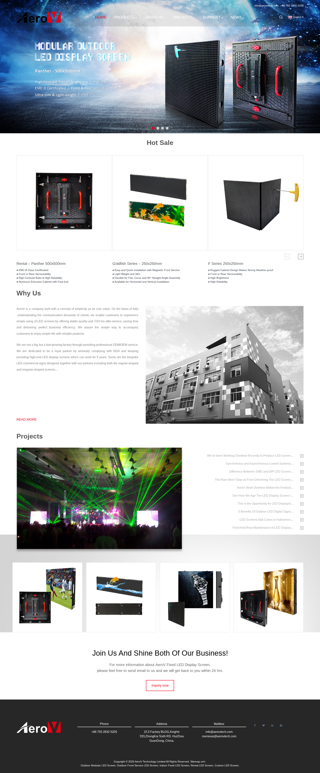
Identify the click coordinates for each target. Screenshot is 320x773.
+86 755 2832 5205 (292, 5)
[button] (287, 256)
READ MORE (26, 419)
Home (100, 17)
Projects (183, 17)
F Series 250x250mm (225, 264)
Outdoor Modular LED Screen (98, 765)
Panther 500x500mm (272, 589)
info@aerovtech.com (266, 5)
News (236, 17)
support (212, 17)
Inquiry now (160, 685)
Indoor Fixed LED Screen (174, 765)
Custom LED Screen (227, 765)
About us (153, 17)
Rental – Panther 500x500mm (41, 264)
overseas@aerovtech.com (219, 736)
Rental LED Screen (202, 765)
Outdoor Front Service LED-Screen (137, 765)
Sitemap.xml (197, 761)
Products (124, 17)
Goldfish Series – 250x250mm (137, 264)
